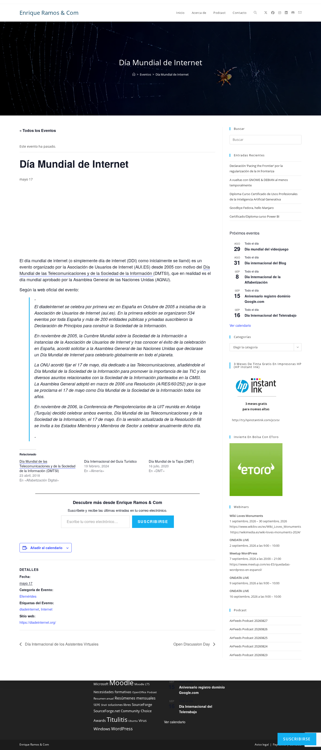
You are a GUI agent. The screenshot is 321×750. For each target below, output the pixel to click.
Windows (102, 728)
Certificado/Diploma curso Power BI (254, 216)
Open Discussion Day (192, 644)
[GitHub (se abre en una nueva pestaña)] (293, 12)
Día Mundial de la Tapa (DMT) (171, 461)
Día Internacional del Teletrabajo (271, 315)
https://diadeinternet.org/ (38, 622)
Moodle (121, 682)
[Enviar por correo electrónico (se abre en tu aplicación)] (299, 12)
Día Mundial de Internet (172, 74)
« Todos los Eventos (38, 130)
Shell (104, 705)
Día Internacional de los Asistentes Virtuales (61, 644)
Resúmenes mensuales (135, 698)
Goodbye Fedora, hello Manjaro (252, 208)
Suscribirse (153, 521)
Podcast (152, 692)
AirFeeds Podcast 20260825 (248, 638)
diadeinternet (29, 609)
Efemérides (28, 596)
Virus (143, 720)
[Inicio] (133, 74)
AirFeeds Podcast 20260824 (248, 646)
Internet (46, 609)
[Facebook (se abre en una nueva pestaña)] (272, 12)
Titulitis (117, 719)
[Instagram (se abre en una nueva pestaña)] (279, 12)
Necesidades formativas (112, 692)
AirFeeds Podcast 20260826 (248, 629)
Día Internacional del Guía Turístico (110, 461)
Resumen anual (104, 698)
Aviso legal (262, 744)
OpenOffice (139, 692)
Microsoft (101, 684)
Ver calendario (240, 325)
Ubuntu (133, 721)
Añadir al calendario (46, 547)
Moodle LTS (142, 684)
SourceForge (142, 704)
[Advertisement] (117, 222)
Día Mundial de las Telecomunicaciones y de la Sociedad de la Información (115, 270)
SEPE (97, 705)
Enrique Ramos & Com (49, 12)
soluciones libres (119, 705)
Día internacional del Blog (265, 263)
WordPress (122, 728)
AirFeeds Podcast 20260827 (248, 621)
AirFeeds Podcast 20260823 (248, 655)
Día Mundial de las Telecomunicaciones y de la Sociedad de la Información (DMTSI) (47, 466)
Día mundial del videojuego (267, 249)
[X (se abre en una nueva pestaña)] (265, 12)
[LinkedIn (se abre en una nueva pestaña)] (286, 12)
